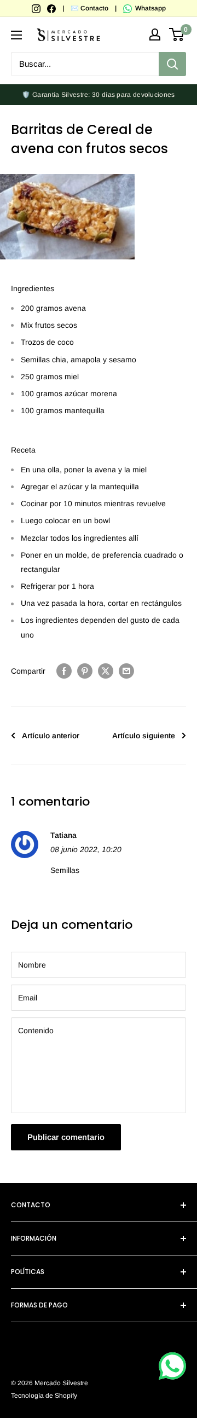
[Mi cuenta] (154, 34)
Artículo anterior (50, 735)
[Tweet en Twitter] (105, 671)
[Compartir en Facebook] (64, 671)
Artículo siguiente (143, 735)
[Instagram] (37, 8)
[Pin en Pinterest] (84, 671)
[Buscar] (172, 64)
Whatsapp (150, 8)
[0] (177, 34)
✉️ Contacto (89, 8)
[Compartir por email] (126, 671)
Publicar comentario (66, 1137)
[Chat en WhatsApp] (172, 1366)
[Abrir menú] (16, 35)
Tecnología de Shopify (44, 1395)
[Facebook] (52, 8)
